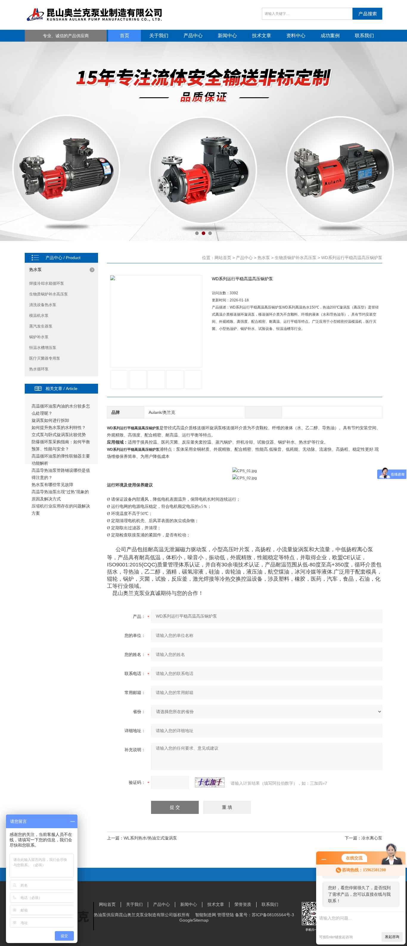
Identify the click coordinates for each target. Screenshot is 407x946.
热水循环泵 (39, 369)
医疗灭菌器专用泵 (44, 358)
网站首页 (223, 257)
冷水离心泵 (371, 838)
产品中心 (193, 35)
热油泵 (100, 914)
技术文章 (261, 35)
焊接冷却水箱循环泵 (46, 283)
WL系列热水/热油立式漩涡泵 (150, 838)
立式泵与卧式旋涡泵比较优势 (59, 434)
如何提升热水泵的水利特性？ (59, 427)
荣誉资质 (242, 904)
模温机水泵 (39, 315)
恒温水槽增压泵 (42, 347)
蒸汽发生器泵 (40, 326)
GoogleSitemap (194, 920)
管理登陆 (225, 914)
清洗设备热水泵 (42, 305)
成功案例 (330, 35)
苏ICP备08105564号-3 (273, 914)
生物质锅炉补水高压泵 (48, 294)
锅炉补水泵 (39, 337)
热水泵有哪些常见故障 (52, 484)
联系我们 (364, 35)
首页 (124, 35)
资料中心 (295, 35)
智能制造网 (205, 914)
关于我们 (158, 35)
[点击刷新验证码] (210, 782)
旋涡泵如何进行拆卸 (50, 420)
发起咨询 (392, 937)
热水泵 (35, 269)
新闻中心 (227, 35)
